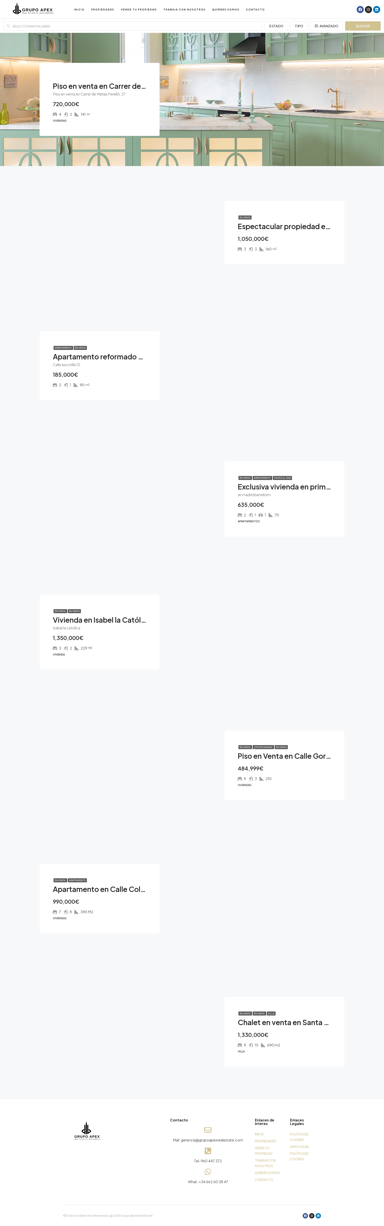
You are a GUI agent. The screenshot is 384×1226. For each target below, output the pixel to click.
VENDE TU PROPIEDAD (139, 9)
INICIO (79, 9)
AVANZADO (328, 26)
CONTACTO (255, 9)
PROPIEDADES (102, 9)
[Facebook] (360, 9)
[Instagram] (368, 9)
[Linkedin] (376, 9)
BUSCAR (363, 26)
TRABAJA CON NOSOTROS (185, 9)
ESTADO (276, 26)
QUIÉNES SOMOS (225, 9)
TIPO (299, 26)
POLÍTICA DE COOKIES (299, 1137)
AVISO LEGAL (299, 1147)
